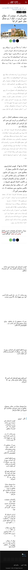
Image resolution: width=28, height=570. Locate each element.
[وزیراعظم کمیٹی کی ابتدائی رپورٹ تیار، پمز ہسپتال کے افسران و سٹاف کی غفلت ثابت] (22, 461)
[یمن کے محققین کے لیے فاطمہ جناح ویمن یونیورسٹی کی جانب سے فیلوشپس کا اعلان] (22, 448)
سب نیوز (21, 37)
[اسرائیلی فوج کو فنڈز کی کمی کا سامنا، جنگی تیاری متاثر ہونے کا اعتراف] (22, 474)
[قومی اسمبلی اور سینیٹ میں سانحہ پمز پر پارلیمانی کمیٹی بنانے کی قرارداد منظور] (22, 423)
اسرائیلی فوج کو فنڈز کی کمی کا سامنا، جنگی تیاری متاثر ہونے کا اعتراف (9, 475)
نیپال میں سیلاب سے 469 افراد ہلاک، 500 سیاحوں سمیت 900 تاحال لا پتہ (9, 531)
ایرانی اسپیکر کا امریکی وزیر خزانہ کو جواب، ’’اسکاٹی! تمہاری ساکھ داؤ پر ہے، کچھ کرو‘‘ (9, 518)
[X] (17, 40)
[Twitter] (12, 559)
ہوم (26, 7)
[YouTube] (20, 559)
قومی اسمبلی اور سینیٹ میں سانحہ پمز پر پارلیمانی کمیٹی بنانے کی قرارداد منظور (9, 424)
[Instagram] (23, 559)
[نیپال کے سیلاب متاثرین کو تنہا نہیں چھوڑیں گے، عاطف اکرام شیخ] (22, 543)
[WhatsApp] (10, 40)
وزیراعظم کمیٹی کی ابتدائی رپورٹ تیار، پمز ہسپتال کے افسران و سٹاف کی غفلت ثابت (9, 462)
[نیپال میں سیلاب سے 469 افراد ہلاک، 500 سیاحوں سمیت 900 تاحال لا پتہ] (22, 530)
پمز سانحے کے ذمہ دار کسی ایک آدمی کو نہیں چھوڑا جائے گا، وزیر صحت (14, 296)
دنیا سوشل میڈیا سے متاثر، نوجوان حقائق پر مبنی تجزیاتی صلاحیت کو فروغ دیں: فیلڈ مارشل (15, 408)
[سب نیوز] (26, 37)
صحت (24, 12)
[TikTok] (5, 559)
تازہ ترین (21, 418)
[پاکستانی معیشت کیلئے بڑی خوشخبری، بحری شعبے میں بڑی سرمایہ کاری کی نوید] (22, 502)
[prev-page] (23, 414)
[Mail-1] (8, 559)
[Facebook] (14, 40)
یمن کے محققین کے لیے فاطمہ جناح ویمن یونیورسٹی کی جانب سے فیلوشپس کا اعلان (9, 449)
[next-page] (25, 414)
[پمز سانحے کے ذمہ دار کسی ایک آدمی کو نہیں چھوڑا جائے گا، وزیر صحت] (22, 437)
